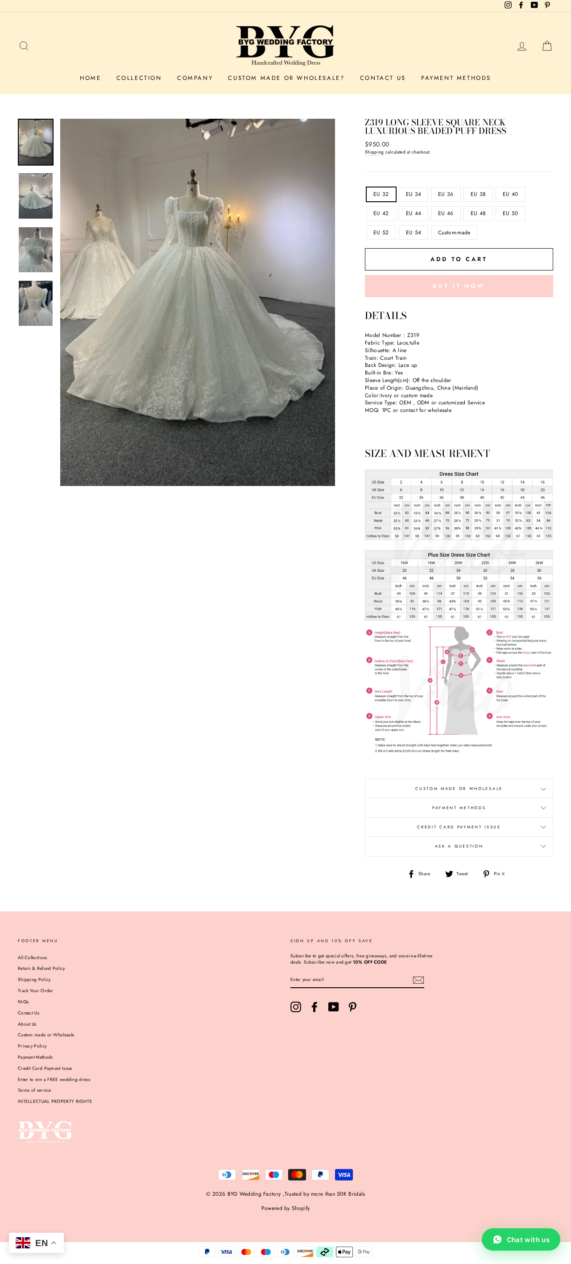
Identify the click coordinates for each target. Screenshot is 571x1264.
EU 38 (478, 194)
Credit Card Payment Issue (459, 827)
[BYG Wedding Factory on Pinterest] (352, 1007)
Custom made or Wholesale (46, 1034)
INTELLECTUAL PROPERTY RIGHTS (55, 1101)
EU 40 (510, 194)
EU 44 (414, 213)
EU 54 (414, 233)
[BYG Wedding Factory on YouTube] (333, 1007)
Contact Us (383, 78)
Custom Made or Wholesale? (286, 78)
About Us (27, 1024)
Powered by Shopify (285, 1208)
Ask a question (459, 846)
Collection (139, 78)
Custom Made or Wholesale (459, 788)
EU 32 (381, 194)
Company (195, 78)
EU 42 (381, 213)
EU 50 (510, 213)
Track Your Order (36, 990)
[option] (197, 302)
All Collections (32, 957)
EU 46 (446, 213)
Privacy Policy (32, 1046)
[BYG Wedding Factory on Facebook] (314, 1007)
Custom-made (454, 233)
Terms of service (34, 1090)
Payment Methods (456, 78)
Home (90, 78)
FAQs (23, 1001)
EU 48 (478, 213)
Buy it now (459, 286)
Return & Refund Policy (41, 968)
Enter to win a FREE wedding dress (54, 1079)
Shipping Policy (34, 979)
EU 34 (414, 194)
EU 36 (446, 194)
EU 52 (381, 233)
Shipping (374, 152)
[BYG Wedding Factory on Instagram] (295, 1007)
